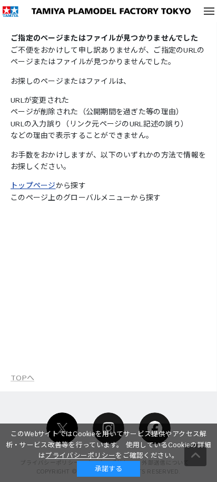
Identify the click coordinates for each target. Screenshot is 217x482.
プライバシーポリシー (80, 455)
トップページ (33, 186)
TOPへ (22, 378)
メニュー (209, 11)
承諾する (108, 469)
